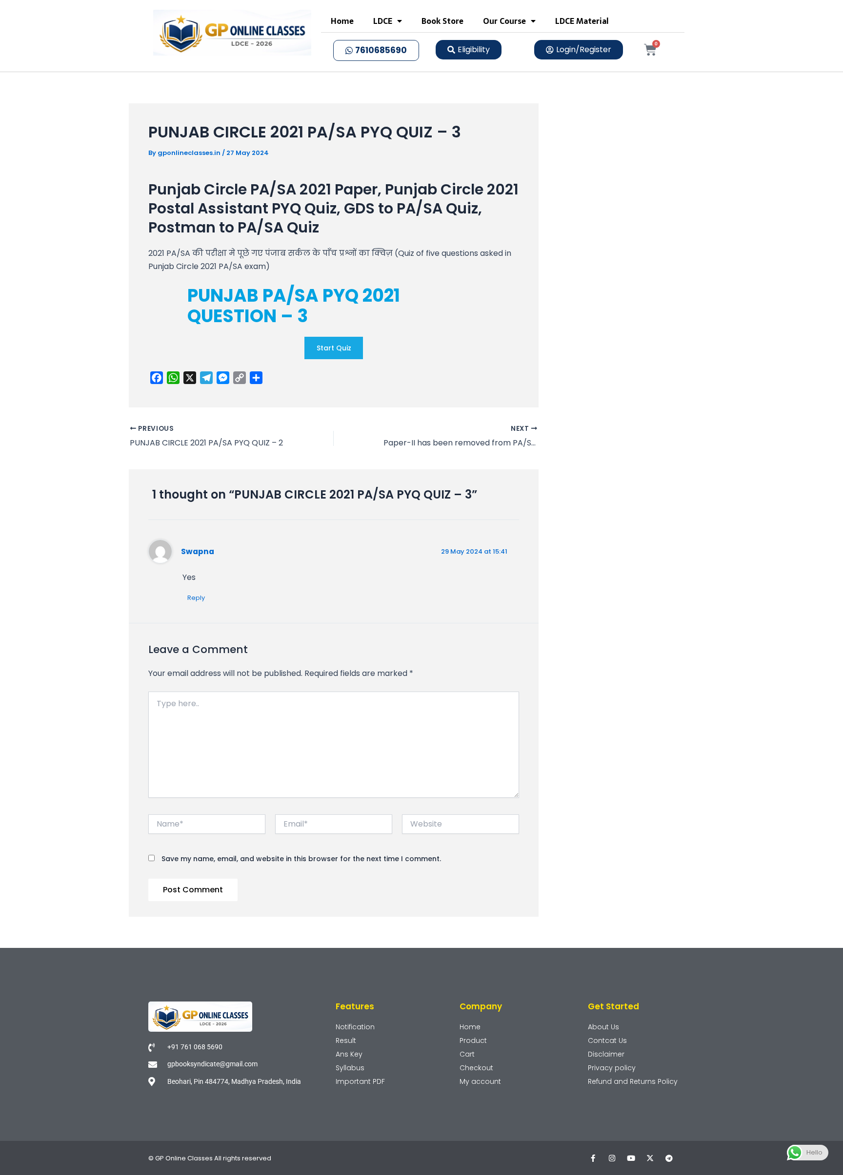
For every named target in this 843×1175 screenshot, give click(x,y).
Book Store (442, 21)
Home (342, 21)
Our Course (504, 21)
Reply (196, 597)
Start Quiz (334, 348)
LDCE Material (582, 21)
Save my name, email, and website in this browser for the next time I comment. (301, 859)
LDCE (382, 21)
